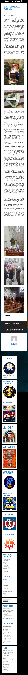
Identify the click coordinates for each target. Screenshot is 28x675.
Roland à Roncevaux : (7, 608)
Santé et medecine (6, 568)
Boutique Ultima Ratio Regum (8, 652)
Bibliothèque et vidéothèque (8, 650)
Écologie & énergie (6, 567)
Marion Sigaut (5, 629)
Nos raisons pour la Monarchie (8, 660)
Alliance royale (5, 627)
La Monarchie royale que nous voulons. (8, 616)
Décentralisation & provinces (8, 565)
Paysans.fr (5, 634)
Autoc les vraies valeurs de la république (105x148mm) (8, 610)
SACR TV (4, 593)
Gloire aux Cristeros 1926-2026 (8, 618)
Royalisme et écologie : (7, 670)
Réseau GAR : (5, 669)
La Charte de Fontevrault (7, 632)
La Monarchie (5, 588)
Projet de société (6, 664)
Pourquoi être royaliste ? (7, 663)
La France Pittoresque (7, 638)
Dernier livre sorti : (6, 653)
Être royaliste (5, 580)
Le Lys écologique (6, 656)
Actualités (5, 579)
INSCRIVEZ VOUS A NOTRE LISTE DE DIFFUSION (9, 376)
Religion (4, 594)
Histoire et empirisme (6, 587)
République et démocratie (7, 591)
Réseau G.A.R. (5, 667)
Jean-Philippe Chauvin (7, 626)
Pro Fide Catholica (6, 643)
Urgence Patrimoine (6, 641)
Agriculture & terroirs (6, 563)
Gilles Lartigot (5, 631)
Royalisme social (6, 562)
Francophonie (5, 584)
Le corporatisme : (6, 655)
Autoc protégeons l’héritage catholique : (8, 613)
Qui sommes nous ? (6, 666)
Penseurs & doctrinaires (7, 559)
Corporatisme (5, 560)
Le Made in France (6, 639)
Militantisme (5, 658)
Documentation (5, 571)
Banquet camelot (6, 590)
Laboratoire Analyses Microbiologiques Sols (7, 636)
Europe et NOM (5, 582)
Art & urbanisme (6, 570)
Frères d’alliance (6, 585)
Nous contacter (5, 661)
